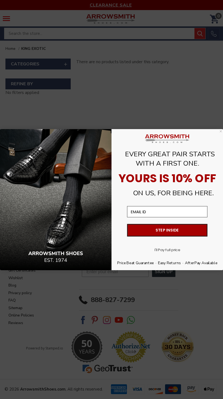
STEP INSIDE (167, 230)
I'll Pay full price (167, 249)
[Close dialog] (221, 131)
